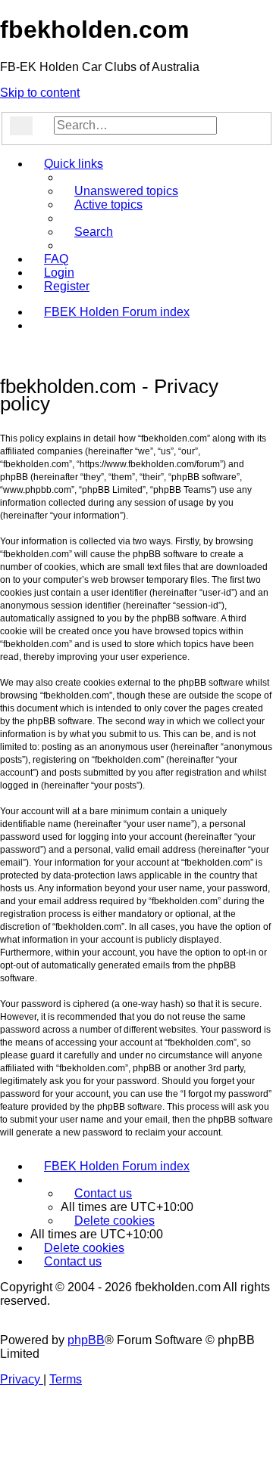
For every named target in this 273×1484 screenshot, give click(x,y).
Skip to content (40, 92)
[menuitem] (119, 190)
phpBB (86, 1340)
